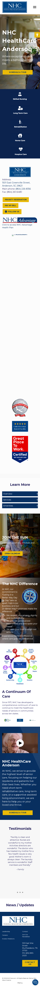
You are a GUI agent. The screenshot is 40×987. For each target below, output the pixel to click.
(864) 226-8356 (23, 189)
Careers (5, 935)
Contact (25, 931)
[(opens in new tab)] (20, 220)
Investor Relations (8, 939)
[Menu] (34, 7)
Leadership (6, 931)
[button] (37, 35)
